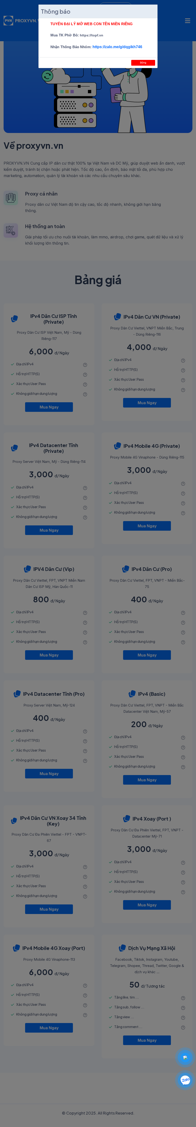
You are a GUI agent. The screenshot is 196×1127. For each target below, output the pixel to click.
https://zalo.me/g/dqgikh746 (117, 47)
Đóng (143, 62)
